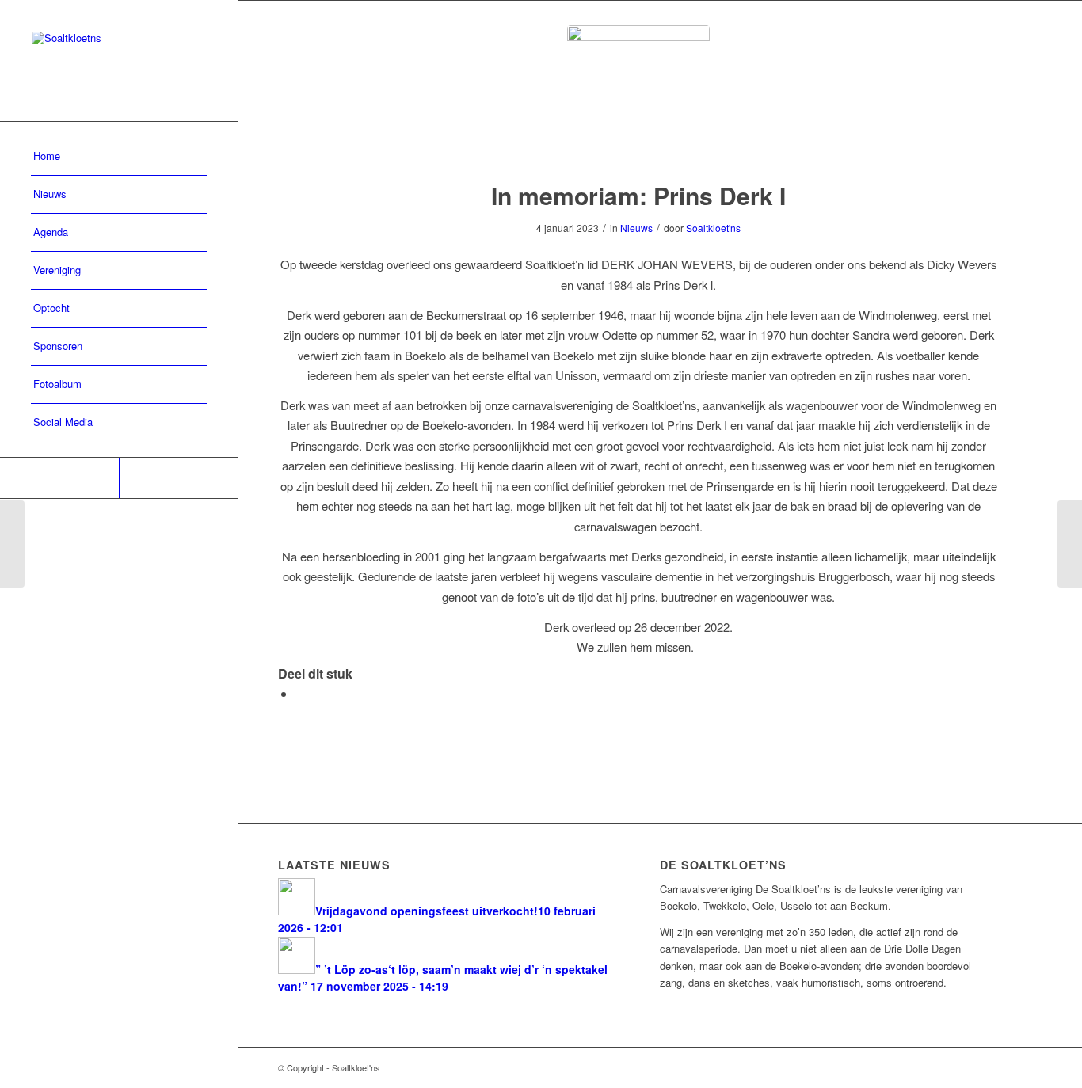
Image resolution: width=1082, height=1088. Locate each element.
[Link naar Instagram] (178, 478)
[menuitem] (119, 157)
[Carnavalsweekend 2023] (1069, 544)
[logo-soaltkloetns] (638, 96)
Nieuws (636, 227)
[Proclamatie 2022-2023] (12, 544)
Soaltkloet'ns (713, 227)
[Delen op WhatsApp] (300, 693)
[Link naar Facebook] (59, 478)
